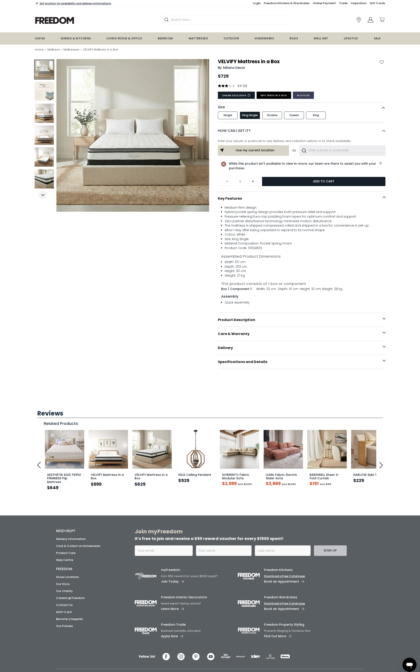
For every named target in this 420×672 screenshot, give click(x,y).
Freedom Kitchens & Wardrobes (287, 3)
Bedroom (165, 38)
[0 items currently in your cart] (382, 19)
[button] (301, 130)
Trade (343, 3)
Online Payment (324, 3)
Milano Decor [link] (234, 67)
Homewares (264, 38)
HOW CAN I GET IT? (234, 130)
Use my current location (255, 150)
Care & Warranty (234, 333)
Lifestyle (351, 38)
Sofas (40, 38)
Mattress (53, 49)
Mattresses (198, 38)
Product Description (236, 319)
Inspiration (358, 3)
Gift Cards (377, 3)
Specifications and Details (242, 361)
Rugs (294, 38)
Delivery (225, 347)
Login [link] (257, 3)
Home (39, 49)
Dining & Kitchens (76, 38)
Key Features (230, 198)
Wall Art (321, 38)
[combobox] (342, 150)
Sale (377, 38)
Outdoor (231, 38)
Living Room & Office (124, 38)
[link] (358, 19)
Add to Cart (323, 181)
